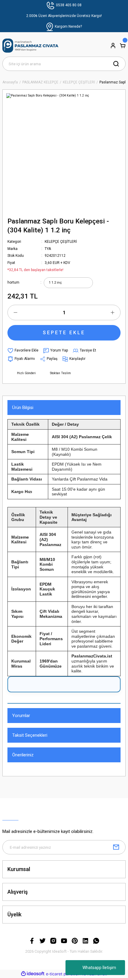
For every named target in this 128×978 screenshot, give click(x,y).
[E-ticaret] (63, 974)
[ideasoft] (33, 974)
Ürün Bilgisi (22, 407)
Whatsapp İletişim (99, 967)
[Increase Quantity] (112, 312)
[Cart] (123, 45)
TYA (48, 249)
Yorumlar (21, 715)
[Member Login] (113, 45)
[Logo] (30, 45)
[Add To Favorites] (22, 351)
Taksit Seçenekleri (29, 735)
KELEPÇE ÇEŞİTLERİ (61, 242)
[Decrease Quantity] (15, 312)
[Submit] (116, 847)
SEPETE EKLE (64, 332)
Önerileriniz (23, 755)
